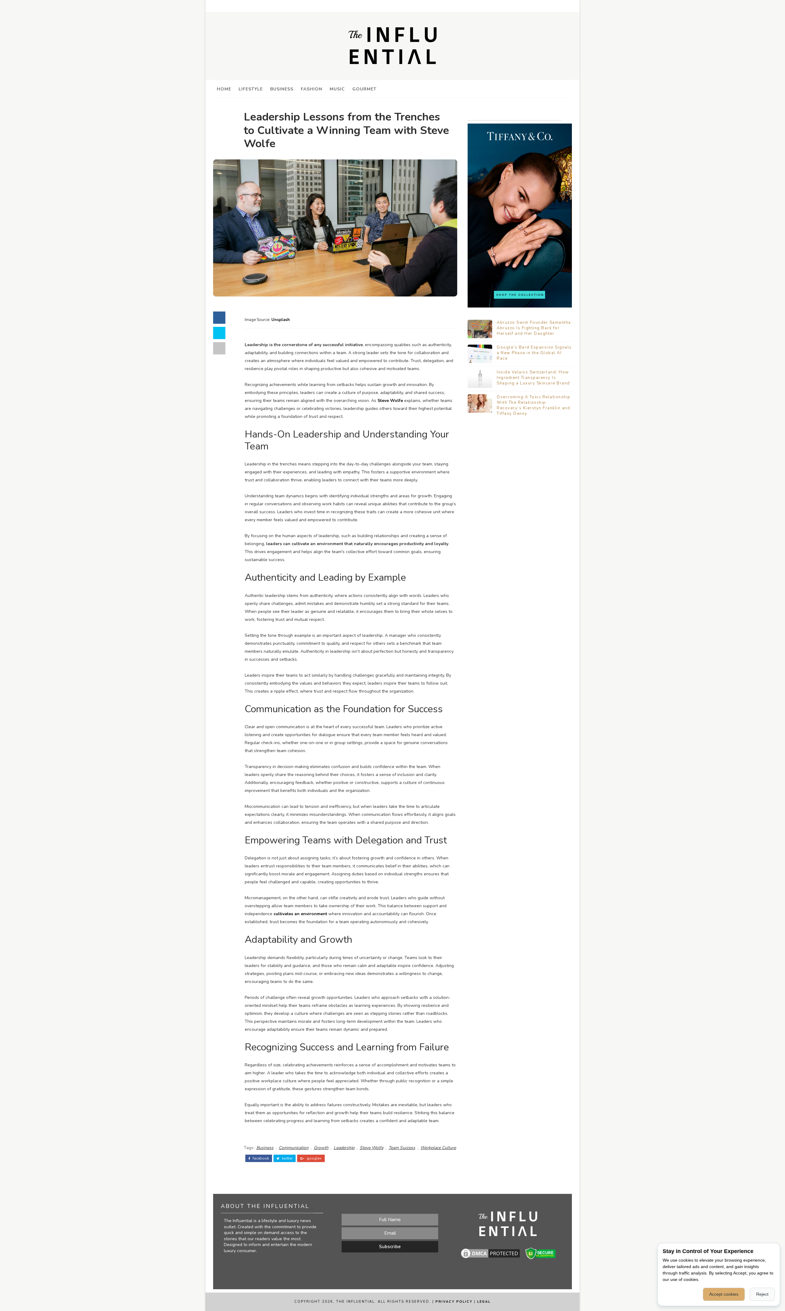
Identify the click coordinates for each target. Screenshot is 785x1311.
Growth (321, 1148)
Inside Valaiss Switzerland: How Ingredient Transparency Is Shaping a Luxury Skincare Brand (533, 377)
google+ (314, 1158)
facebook (260, 1158)
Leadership (344, 1148)
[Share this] (219, 318)
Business (281, 89)
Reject (762, 1294)
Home (224, 89)
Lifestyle (251, 89)
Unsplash (280, 320)
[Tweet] (219, 333)
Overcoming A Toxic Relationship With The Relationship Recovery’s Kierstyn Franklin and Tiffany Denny (534, 405)
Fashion (311, 89)
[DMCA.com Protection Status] (490, 1253)
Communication (293, 1148)
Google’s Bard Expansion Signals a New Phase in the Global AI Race (534, 353)
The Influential (355, 1301)
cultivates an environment (300, 914)
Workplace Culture (438, 1148)
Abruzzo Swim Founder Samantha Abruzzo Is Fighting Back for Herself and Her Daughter (534, 328)
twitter (287, 1158)
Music (337, 89)
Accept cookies (723, 1294)
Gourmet (364, 89)
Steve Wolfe (390, 400)
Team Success (402, 1148)
